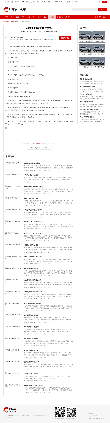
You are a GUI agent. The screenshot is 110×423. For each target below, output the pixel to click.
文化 (30, 2)
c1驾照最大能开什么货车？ (32, 268)
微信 (38, 148)
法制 (52, 2)
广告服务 (12, 415)
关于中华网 (6, 415)
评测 (22, 17)
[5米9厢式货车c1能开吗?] (13, 326)
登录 (104, 1)
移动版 (104, 17)
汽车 (23, 2)
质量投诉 (98, 17)
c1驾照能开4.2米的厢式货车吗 (33, 186)
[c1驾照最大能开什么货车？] (13, 268)
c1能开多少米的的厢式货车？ (33, 210)
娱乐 (19, 2)
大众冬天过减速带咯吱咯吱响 (89, 109)
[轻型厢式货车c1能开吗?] (13, 350)
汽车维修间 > (14, 21)
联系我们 (17, 415)
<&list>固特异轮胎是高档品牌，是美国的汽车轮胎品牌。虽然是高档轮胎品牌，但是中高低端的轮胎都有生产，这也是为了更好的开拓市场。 (91, 83)
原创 (11, 17)
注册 (99, 1)
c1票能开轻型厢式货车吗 (32, 163)
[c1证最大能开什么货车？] (13, 244)
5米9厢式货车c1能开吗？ (32, 315)
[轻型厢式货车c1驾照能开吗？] (13, 221)
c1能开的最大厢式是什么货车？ (34, 256)
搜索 (102, 9)
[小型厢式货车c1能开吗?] (13, 373)
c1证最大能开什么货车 (31, 175)
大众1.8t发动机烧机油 (86, 101)
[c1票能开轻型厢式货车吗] (13, 163)
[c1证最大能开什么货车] (13, 174)
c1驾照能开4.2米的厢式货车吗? (34, 385)
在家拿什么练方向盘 (86, 94)
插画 (38, 2)
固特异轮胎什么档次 (86, 79)
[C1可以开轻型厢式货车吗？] (13, 303)
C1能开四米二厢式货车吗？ (32, 233)
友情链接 (39, 415)
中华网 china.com (10, 9)
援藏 (34, 2)
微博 (46, 148)
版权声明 (28, 415)
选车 (39, 17)
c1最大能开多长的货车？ (32, 198)
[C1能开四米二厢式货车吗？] (13, 233)
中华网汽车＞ (7, 21)
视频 (28, 17)
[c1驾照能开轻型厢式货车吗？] (13, 279)
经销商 (67, 17)
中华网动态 (45, 415)
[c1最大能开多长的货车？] (13, 198)
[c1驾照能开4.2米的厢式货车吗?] (13, 385)
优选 (49, 2)
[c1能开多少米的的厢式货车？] (13, 209)
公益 (45, 2)
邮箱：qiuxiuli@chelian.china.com (97, 418)
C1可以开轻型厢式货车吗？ (32, 303)
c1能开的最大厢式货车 (24, 21)
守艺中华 (57, 2)
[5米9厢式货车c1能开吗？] (13, 315)
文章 (17, 17)
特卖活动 (60, 17)
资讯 (8, 2)
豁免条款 (34, 415)
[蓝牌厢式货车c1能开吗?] (13, 361)
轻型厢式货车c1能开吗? (31, 350)
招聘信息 (23, 415)
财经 (16, 2)
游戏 (27, 2)
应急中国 (63, 2)
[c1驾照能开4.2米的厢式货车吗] (13, 186)
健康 (41, 2)
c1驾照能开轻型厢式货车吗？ (33, 280)
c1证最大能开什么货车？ (32, 245)
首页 (4, 2)
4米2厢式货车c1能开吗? (31, 338)
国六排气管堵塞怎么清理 (87, 86)
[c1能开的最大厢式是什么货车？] (13, 256)
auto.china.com (36, 143)
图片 (33, 17)
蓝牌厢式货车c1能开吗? (31, 362)
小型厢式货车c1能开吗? (31, 373)
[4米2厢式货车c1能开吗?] (13, 338)
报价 (44, 17)
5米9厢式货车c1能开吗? (31, 327)
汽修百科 (51, 17)
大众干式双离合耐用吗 (87, 117)
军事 (12, 2)
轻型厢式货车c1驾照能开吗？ (33, 221)
